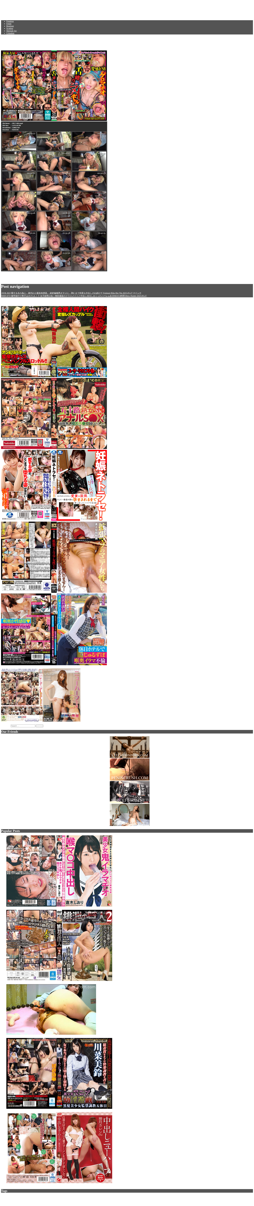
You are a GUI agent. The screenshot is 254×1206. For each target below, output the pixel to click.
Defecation (204, 1197)
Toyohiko (56, 280)
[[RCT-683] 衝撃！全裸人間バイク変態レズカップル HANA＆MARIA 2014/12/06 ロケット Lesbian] (54, 376)
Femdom (10, 21)
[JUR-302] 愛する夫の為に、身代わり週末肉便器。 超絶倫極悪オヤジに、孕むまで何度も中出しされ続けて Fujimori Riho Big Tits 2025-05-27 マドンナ (71, 293)
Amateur (157, 1197)
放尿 (227, 1197)
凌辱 (57, 1197)
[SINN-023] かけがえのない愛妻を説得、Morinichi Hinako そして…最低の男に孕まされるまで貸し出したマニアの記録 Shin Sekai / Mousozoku (173, 520)
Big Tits (52, 1197)
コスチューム (174, 1197)
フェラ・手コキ (130, 1197)
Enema (107, 1197)
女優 (117, 1197)
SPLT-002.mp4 (7, 275)
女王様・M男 (14, 1199)
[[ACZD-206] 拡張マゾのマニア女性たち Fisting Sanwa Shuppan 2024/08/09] (54, 592)
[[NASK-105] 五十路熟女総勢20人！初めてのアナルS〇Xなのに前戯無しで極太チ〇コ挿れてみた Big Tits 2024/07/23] (54, 448)
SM (6, 1197)
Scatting (9, 28)
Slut (161, 1197)
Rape (32, 1197)
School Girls (212, 1197)
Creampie (183, 1197)
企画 (40, 1197)
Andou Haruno (29, 280)
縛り (121, 1197)
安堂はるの (66, 280)
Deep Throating (78, 1197)
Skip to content (7, 2)
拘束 (7, 1199)
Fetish (8, 24)
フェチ (112, 1197)
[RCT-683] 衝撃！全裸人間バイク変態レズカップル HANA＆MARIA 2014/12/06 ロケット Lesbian (153, 376)
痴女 (219, 1197)
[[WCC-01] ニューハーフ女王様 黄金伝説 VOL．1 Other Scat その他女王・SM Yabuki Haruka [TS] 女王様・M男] (41, 721)
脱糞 (223, 1197)
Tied (137, 1197)
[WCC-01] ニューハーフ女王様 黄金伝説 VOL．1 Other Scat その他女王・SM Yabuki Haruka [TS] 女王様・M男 (133, 721)
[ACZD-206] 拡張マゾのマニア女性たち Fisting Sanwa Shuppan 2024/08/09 (141, 592)
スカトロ (26, 1197)
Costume (196, 1197)
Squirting (47, 280)
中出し (62, 1197)
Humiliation (12, 1197)
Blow (244, 1197)
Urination (10, 33)
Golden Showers (235, 1197)
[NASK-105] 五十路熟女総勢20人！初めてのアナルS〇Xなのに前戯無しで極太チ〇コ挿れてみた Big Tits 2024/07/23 (161, 448)
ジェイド (88, 1197)
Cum (71, 1197)
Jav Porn (9, 8)
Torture (19, 1197)
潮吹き (190, 1197)
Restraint (249, 1197)
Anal (67, 1197)
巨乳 (147, 1197)
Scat (2, 1197)
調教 (36, 1197)
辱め (151, 1197)
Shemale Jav (11, 31)
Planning (45, 1197)
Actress (142, 1197)
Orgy (3, 1199)
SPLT (39, 280)
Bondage (10, 26)
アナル (166, 1197)
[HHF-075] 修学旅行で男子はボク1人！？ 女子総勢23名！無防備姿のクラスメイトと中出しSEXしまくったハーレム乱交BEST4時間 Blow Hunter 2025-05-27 (74, 296)
